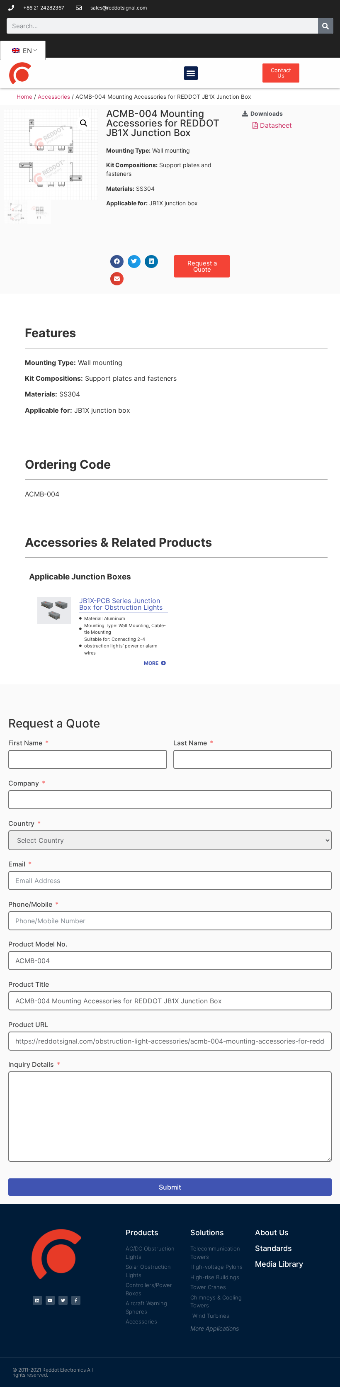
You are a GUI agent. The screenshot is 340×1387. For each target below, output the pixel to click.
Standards (273, 1248)
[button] (191, 73)
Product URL (28, 1024)
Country (21, 823)
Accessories (54, 96)
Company (23, 783)
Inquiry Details (31, 1064)
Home (24, 96)
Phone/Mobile (30, 904)
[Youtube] (50, 1300)
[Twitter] (63, 1300)
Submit (170, 1187)
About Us (272, 1232)
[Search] (325, 26)
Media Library (279, 1264)
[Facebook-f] (75, 1300)
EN (26, 50)
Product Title (28, 984)
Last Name (190, 743)
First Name (25, 743)
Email (16, 864)
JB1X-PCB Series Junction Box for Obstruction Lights (121, 603)
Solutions (207, 1232)
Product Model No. (38, 944)
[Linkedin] (37, 1300)
